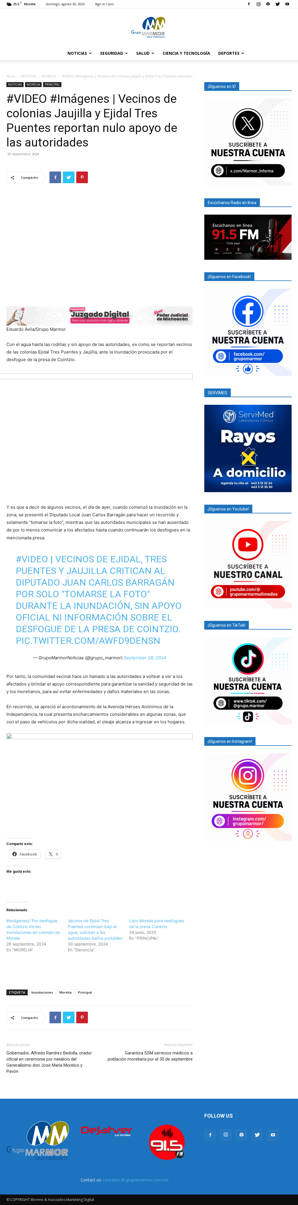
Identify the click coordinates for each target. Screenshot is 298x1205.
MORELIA (49, 76)
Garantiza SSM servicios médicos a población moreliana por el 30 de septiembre (150, 1056)
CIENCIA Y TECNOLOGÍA (186, 53)
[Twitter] (277, 4)
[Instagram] (258, 4)
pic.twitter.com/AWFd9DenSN (88, 640)
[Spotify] (268, 4)
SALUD (143, 53)
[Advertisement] (99, 970)
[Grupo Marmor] (149, 28)
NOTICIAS (77, 53)
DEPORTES (229, 53)
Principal (85, 992)
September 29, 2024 (145, 657)
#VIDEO (32, 559)
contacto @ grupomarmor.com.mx (135, 1180)
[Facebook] (248, 4)
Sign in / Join (104, 4)
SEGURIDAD (111, 53)
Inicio (10, 76)
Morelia (65, 992)
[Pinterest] (82, 177)
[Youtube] (287, 4)
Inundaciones (42, 992)
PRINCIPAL (52, 84)
